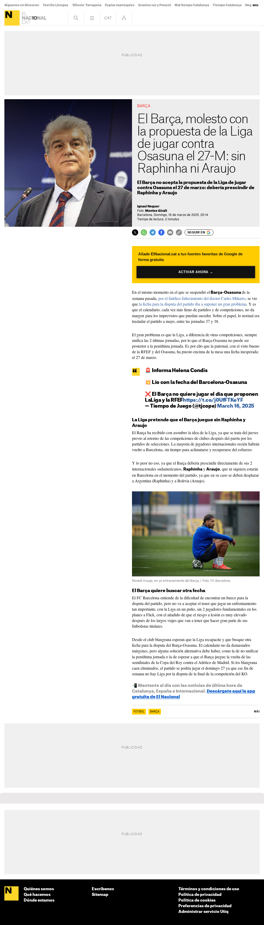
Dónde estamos (39, 900)
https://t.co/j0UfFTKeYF (213, 400)
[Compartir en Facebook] (161, 232)
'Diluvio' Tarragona (86, 5)
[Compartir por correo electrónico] (170, 232)
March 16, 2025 (235, 406)
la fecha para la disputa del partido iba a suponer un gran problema (192, 304)
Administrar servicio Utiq (203, 912)
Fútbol (139, 711)
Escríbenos (103, 889)
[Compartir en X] (135, 232)
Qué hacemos (37, 895)
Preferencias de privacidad (205, 906)
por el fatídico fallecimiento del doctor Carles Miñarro (201, 298)
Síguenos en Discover (21, 5)
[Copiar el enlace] (179, 232)
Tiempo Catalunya (227, 5)
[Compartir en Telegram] (153, 232)
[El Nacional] (12, 18)
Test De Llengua (55, 5)
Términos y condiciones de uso (208, 889)
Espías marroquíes (120, 5)
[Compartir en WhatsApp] (144, 232)
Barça (154, 711)
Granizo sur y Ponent (154, 5)
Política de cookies (197, 900)
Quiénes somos (39, 889)
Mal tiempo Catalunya (192, 5)
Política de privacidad (199, 895)
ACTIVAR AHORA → (195, 272)
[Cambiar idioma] (108, 18)
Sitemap (100, 895)
